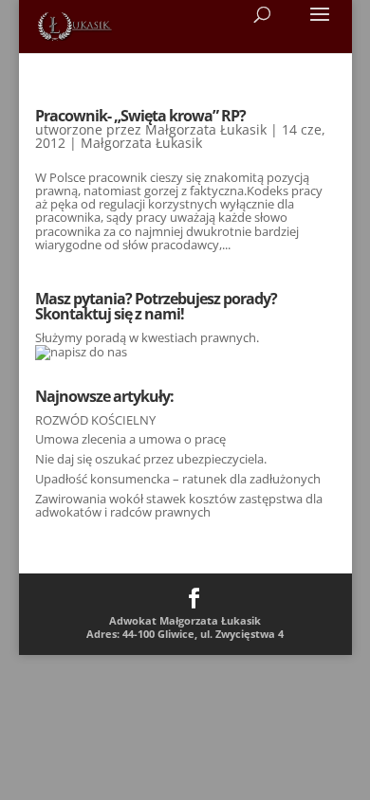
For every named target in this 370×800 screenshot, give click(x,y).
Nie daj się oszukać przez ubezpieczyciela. (151, 458)
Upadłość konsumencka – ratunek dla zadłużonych (178, 478)
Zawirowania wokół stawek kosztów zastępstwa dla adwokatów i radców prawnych (179, 505)
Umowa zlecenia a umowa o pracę (130, 438)
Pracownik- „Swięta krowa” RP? (140, 115)
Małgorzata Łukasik (206, 129)
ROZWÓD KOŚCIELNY (95, 419)
